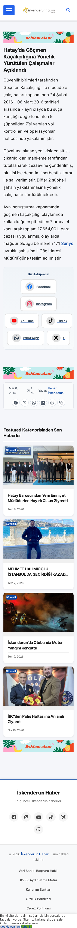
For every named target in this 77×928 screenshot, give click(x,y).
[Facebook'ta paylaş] (16, 403)
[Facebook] (13, 817)
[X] (63, 817)
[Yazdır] (52, 403)
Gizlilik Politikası (38, 899)
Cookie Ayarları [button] (10, 926)
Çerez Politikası (39, 908)
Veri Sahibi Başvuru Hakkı (38, 871)
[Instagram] (26, 817)
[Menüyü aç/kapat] (9, 10)
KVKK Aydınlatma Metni (38, 880)
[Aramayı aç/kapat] (68, 10)
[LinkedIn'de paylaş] (43, 403)
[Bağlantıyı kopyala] (61, 403)
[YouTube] (38, 817)
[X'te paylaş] (25, 403)
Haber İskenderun (56, 390)
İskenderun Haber (38, 793)
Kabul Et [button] (26, 926)
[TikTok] (51, 817)
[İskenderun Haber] (39, 10)
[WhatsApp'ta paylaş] (34, 403)
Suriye (67, 243)
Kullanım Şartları (38, 889)
